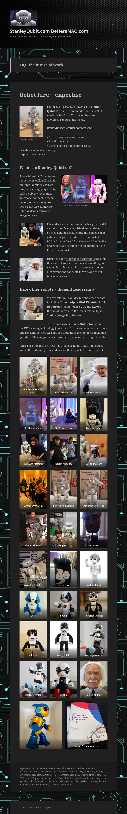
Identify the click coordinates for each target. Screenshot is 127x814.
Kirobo (72, 774)
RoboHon (69, 778)
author (91, 768)
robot (78, 778)
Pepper (26, 778)
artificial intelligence (77, 768)
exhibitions (25, 774)
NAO (85, 774)
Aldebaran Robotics (56, 768)
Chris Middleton (82, 324)
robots (69, 781)
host (39, 774)
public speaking (42, 778)
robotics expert (37, 781)
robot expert (88, 778)
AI (44, 768)
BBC (36, 771)
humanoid (47, 774)
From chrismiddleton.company (36, 807)
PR (32, 778)
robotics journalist (55, 781)
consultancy (76, 771)
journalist (63, 774)
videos (56, 784)
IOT (55, 774)
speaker (83, 781)
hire (33, 774)
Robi (61, 778)
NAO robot (94, 774)
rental (55, 778)
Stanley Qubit (95, 781)
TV (50, 784)
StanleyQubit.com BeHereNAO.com (49, 31)
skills (76, 781)
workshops (66, 784)
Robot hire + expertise (51, 94)
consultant (88, 771)
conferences (63, 771)
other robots (97, 298)
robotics (24, 781)
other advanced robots (80, 259)
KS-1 (79, 774)
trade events (41, 784)
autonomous (26, 771)
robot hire (101, 778)
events (99, 771)
